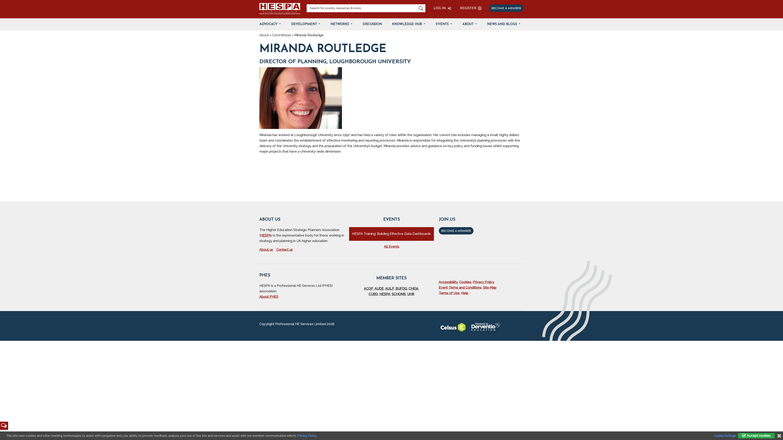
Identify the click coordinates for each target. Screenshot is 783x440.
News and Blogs (502, 24)
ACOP (368, 288)
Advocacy (269, 24)
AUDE (379, 288)
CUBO (373, 294)
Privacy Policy (483, 282)
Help (464, 293)
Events (443, 24)
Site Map (490, 287)
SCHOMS (399, 294)
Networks (340, 24)
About (468, 24)
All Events (391, 247)
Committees (281, 35)
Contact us (284, 250)
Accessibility (448, 282)
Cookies (465, 282)
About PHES (268, 297)
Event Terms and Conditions (460, 287)
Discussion (372, 24)
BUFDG (401, 288)
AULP (389, 288)
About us (266, 250)
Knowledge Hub (407, 24)
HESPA (265, 235)
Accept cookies (758, 436)
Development (304, 24)
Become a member (506, 8)
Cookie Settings (725, 435)
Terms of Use (449, 293)
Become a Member (456, 231)
